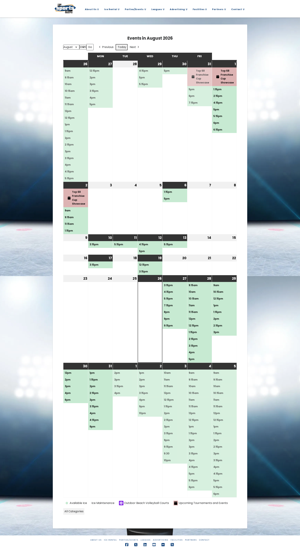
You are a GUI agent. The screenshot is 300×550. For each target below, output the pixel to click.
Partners (191, 540)
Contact (204, 540)
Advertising (160, 540)
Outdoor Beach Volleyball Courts (146, 503)
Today (122, 47)
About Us (96, 540)
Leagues (146, 540)
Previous (108, 47)
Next (133, 47)
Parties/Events (128, 540)
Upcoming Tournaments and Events (203, 503)
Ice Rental (110, 540)
